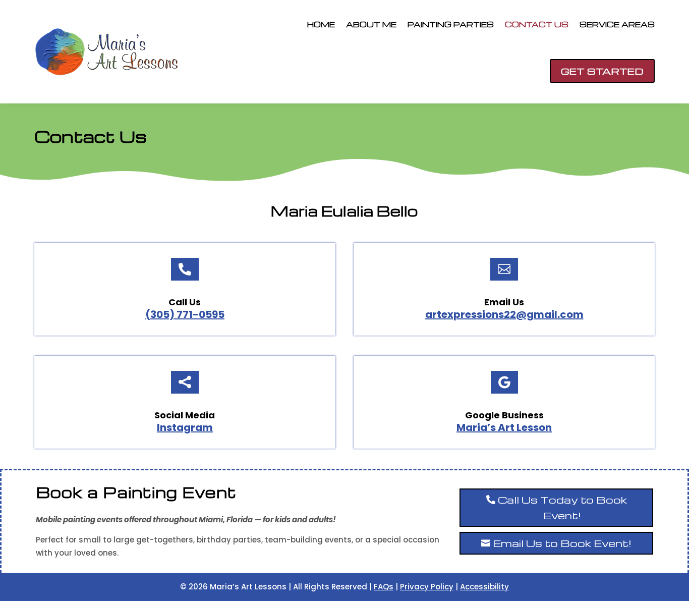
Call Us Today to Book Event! (562, 507)
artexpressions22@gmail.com (504, 314)
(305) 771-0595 (184, 314)
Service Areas (617, 24)
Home (321, 24)
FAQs (383, 586)
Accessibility (484, 586)
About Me (371, 24)
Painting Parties (451, 24)
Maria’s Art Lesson (504, 427)
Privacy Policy (426, 586)
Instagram (185, 427)
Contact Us (536, 24)
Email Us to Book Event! (562, 543)
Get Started (602, 71)
